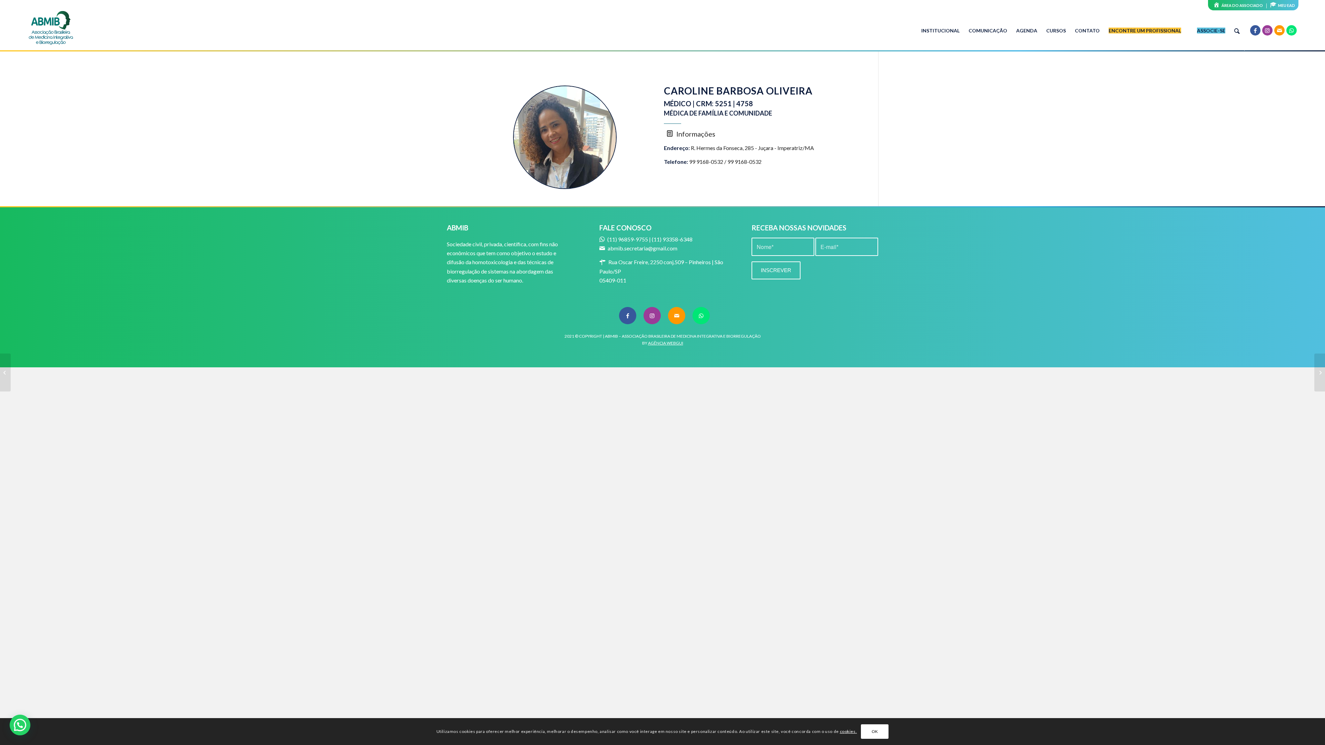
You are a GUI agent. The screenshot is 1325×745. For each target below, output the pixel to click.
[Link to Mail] (1279, 30)
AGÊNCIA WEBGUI (665, 343)
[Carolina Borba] (5, 372)
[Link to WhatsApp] (1291, 30)
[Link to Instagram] (1267, 30)
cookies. (848, 731)
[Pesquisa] (1237, 31)
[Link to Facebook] (1255, 30)
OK (875, 731)
